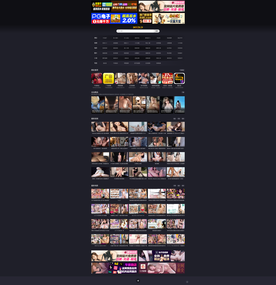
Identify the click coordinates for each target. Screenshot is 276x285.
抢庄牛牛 (180, 38)
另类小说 (158, 58)
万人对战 (126, 38)
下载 (183, 92)
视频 (95, 43)
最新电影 (94, 185)
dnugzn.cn (138, 27)
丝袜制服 (158, 43)
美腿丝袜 (148, 53)
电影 (95, 48)
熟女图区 (169, 53)
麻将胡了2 (147, 38)
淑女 (179, 185)
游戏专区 (137, 38)
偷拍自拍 (115, 48)
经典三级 (158, 48)
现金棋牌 (169, 38)
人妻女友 (126, 58)
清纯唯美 (158, 53)
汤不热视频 (137, 63)
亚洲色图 (115, 53)
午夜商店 (115, 63)
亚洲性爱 (105, 48)
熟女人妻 (148, 43)
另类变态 (180, 48)
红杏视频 (148, 63)
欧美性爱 (137, 48)
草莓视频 (126, 63)
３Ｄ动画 (137, 43)
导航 (95, 63)
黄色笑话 (169, 58)
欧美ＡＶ (126, 43)
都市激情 (105, 58)
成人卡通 (126, 48)
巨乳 (179, 118)
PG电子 (105, 38)
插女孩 (105, 63)
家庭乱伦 (115, 58)
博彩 (95, 38)
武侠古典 (137, 58)
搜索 (157, 31)
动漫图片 (137, 53)
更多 (183, 118)
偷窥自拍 (105, 53)
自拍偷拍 (115, 43)
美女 (175, 118)
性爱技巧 (180, 58)
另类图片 (180, 53)
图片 (95, 53)
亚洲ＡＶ (105, 43)
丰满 (175, 185)
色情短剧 (158, 63)
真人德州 (115, 38)
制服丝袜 (148, 48)
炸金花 (158, 38)
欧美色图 (126, 53)
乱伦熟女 (169, 48)
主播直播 (169, 43)
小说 (95, 58)
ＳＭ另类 (180, 43)
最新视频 (94, 118)
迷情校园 (148, 58)
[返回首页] (187, 282)
